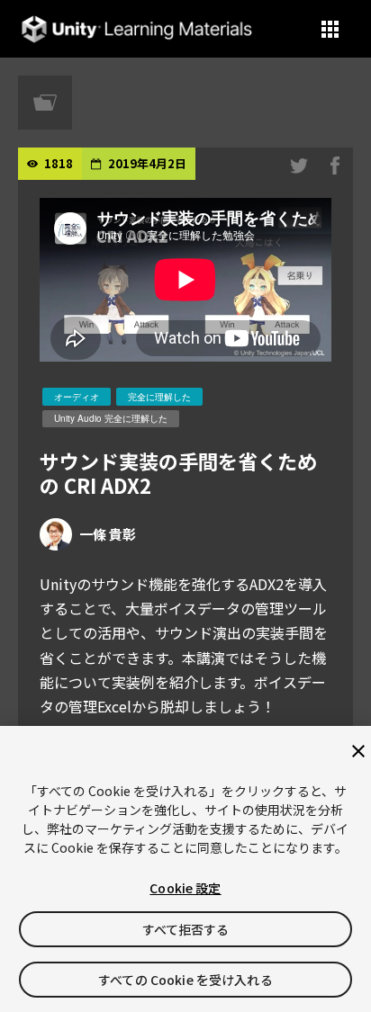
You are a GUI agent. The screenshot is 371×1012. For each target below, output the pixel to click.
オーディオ (76, 396)
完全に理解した (159, 396)
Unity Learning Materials (136, 29)
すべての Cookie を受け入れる (185, 980)
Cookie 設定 (185, 888)
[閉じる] (358, 751)
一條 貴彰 (107, 533)
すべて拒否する (186, 929)
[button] (330, 29)
